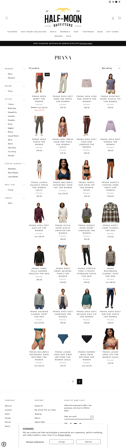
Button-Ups (12, 108)
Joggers (11, 128)
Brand (8, 86)
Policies (8, 422)
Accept (62, 441)
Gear (100, 32)
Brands (59, 36)
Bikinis (10, 132)
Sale (68, 36)
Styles (8, 99)
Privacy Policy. (64, 435)
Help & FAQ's (40, 422)
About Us (8, 406)
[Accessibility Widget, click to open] (3, 444)
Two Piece (12, 151)
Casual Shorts (13, 136)
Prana (10, 91)
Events (7, 414)
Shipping (38, 414)
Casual (10, 190)
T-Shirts (11, 104)
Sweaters (11, 120)
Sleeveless (12, 168)
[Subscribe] (92, 416)
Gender (9, 69)
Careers (8, 418)
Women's (65, 32)
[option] (63, 43)
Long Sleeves (13, 176)
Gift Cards (112, 32)
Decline (88, 441)
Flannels (11, 155)
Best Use (10, 185)
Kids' (76, 32)
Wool (10, 203)
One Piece (12, 147)
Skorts (10, 143)
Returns (37, 418)
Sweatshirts (12, 112)
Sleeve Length (13, 164)
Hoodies (11, 116)
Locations (8, 410)
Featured (12, 32)
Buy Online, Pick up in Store (45, 410)
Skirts (10, 140)
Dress (10, 124)
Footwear (88, 32)
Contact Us (39, 406)
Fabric (8, 198)
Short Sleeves (13, 172)
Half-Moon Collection (34, 32)
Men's (53, 32)
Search (7, 426)
